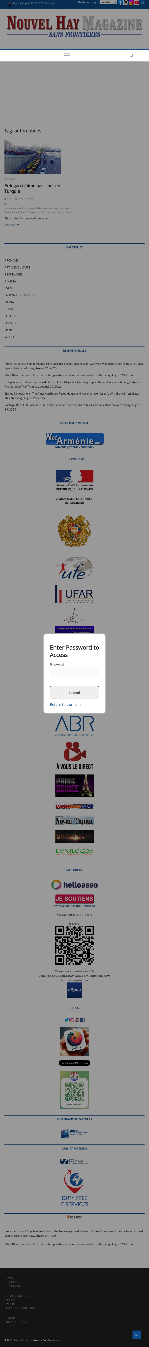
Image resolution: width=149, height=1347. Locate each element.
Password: (57, 665)
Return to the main (65, 704)
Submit (74, 692)
